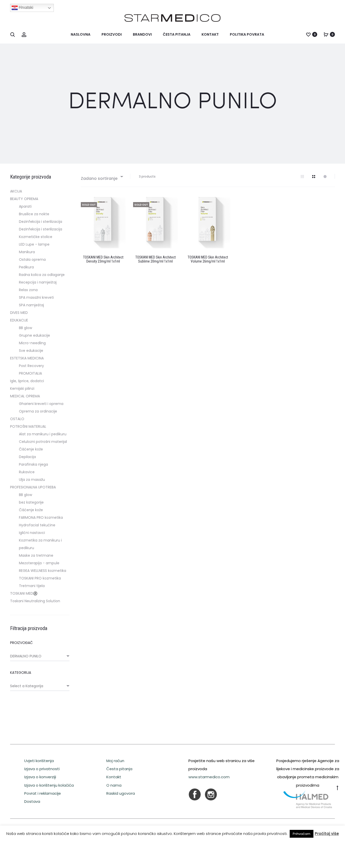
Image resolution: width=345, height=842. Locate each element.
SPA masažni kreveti (36, 297)
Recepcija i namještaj (38, 282)
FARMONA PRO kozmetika (41, 517)
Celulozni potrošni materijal (43, 441)
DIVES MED (19, 312)
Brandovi (142, 34)
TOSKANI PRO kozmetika (40, 578)
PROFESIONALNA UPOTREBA (33, 487)
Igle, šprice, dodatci (27, 380)
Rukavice (27, 471)
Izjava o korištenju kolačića (49, 785)
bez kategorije (31, 502)
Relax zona (28, 289)
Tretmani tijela (32, 585)
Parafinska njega (33, 464)
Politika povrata (247, 34)
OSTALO (17, 418)
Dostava (32, 801)
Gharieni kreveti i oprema (41, 403)
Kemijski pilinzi (22, 388)
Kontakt (210, 34)
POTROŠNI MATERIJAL (28, 426)
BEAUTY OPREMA (24, 198)
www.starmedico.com (209, 777)
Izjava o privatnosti (42, 768)
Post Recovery (31, 365)
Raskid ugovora (120, 793)
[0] (308, 34)
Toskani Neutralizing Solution (35, 600)
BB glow (25, 327)
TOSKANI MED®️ (23, 593)
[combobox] (101, 176)
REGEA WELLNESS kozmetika (42, 570)
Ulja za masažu (32, 479)
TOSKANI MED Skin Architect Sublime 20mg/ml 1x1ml (155, 259)
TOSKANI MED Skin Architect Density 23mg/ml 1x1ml (103, 259)
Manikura (27, 251)
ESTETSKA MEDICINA (27, 358)
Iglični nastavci (32, 532)
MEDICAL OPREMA (25, 396)
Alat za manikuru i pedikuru (42, 434)
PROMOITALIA (30, 373)
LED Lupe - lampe (34, 244)
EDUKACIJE (19, 320)
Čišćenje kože (31, 449)
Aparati (25, 206)
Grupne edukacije (34, 335)
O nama (113, 785)
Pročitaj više (327, 833)
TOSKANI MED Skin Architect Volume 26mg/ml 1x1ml (208, 259)
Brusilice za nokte (34, 214)
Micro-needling (32, 343)
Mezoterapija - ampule (39, 563)
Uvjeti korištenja (39, 760)
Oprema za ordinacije (38, 411)
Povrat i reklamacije (42, 793)
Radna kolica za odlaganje (42, 274)
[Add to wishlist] (119, 203)
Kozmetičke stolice (35, 236)
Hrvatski (25, 7)
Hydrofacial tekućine (37, 525)
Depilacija (27, 456)
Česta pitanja (176, 34)
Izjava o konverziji (40, 777)
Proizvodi (112, 34)
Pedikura (26, 267)
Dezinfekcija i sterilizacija (40, 221)
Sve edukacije (31, 350)
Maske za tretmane (36, 555)
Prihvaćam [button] (301, 833)
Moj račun (115, 760)
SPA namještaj (31, 305)
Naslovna (80, 34)
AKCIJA (16, 191)
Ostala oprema (32, 259)
